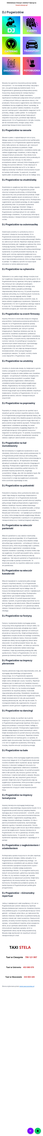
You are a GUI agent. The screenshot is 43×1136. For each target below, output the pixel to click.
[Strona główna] (38, 1131)
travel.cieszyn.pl (21, 5)
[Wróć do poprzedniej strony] (30, 1131)
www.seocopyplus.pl (26, 986)
